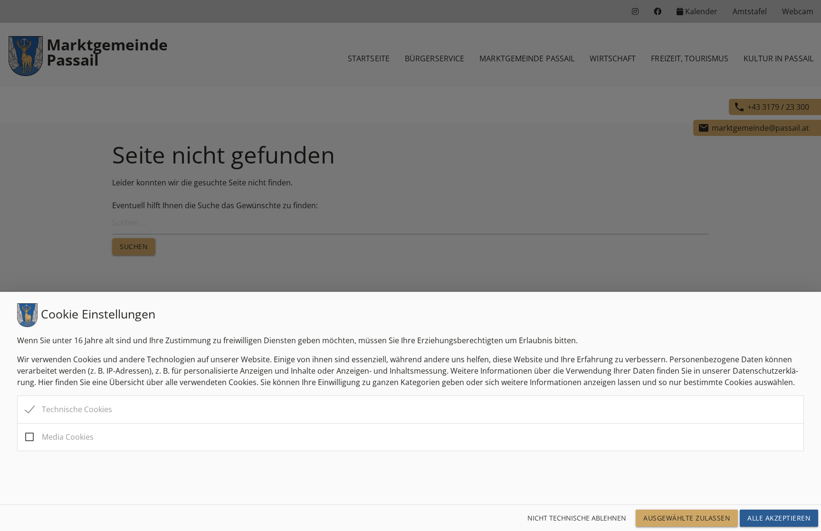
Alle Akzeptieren (779, 517)
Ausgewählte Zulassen (686, 517)
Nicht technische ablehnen (576, 517)
